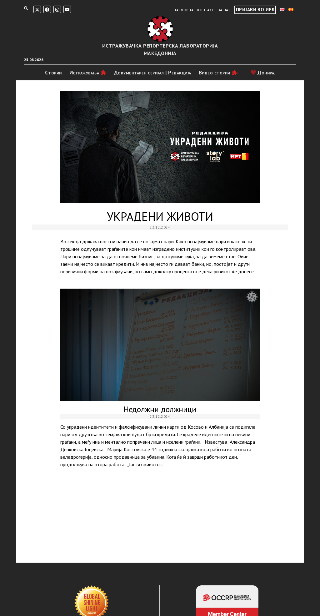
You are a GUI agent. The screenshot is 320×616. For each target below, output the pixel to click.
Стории (53, 72)
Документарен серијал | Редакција (152, 72)
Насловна (183, 10)
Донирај (266, 72)
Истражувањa (84, 72)
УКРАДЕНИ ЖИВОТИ (160, 147)
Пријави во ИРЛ (255, 10)
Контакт (205, 10)
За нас (224, 10)
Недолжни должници (160, 345)
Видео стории (214, 72)
